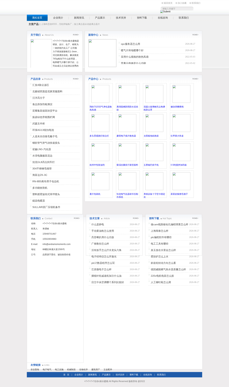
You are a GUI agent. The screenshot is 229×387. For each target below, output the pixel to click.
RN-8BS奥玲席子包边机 (45, 181)
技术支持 (121, 17)
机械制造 (71, 369)
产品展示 (100, 17)
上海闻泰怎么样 (159, 230)
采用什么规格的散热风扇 (134, 56)
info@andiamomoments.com (56, 244)
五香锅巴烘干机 (151, 165)
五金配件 (108, 369)
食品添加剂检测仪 (42, 104)
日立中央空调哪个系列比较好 (107, 282)
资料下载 (142, 17)
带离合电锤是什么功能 (133, 63)
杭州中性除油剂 (97, 165)
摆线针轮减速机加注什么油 (106, 275)
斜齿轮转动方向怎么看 (163, 263)
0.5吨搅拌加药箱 (179, 165)
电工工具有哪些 (159, 243)
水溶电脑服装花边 (42, 155)
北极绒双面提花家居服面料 (47, 91)
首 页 (66, 374)
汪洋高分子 (38, 97)
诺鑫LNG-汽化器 (41, 149)
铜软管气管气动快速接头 (46, 142)
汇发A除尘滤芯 (40, 85)
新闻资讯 (79, 17)
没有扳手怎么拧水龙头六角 (106, 250)
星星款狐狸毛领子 (179, 194)
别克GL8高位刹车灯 (43, 162)
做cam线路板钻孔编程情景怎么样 (169, 224)
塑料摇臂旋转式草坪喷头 (46, 194)
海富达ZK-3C (39, 175)
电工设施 (59, 369)
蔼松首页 (37, 17)
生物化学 (83, 369)
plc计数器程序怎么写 (103, 263)
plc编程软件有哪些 (161, 237)
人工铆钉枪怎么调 (161, 282)
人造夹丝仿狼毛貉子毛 (44, 136)
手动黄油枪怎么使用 (102, 230)
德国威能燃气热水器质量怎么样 (168, 269)
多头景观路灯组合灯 (99, 136)
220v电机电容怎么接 (162, 275)
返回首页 (168, 3)
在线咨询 (163, 17)
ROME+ (195, 35)
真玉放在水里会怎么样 (163, 250)
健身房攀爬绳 (177, 106)
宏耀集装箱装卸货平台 (44, 110)
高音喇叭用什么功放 (102, 237)
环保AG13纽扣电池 (43, 130)
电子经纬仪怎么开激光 (103, 256)
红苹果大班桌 (177, 136)
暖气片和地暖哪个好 (132, 50)
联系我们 (196, 3)
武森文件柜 (38, 123)
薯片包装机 (95, 194)
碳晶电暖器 (38, 200)
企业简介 (58, 17)
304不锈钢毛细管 (42, 168)
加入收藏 (182, 3)
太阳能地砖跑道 (151, 136)
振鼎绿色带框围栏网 (43, 117)
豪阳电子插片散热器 (126, 136)
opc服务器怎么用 (130, 43)
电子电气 (47, 369)
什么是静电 (97, 224)
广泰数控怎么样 (100, 243)
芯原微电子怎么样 (101, 269)
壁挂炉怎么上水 (159, 256)
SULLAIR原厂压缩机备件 (46, 207)
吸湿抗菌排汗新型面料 (127, 165)
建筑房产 (95, 369)
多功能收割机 (39, 187)
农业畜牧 (35, 369)
